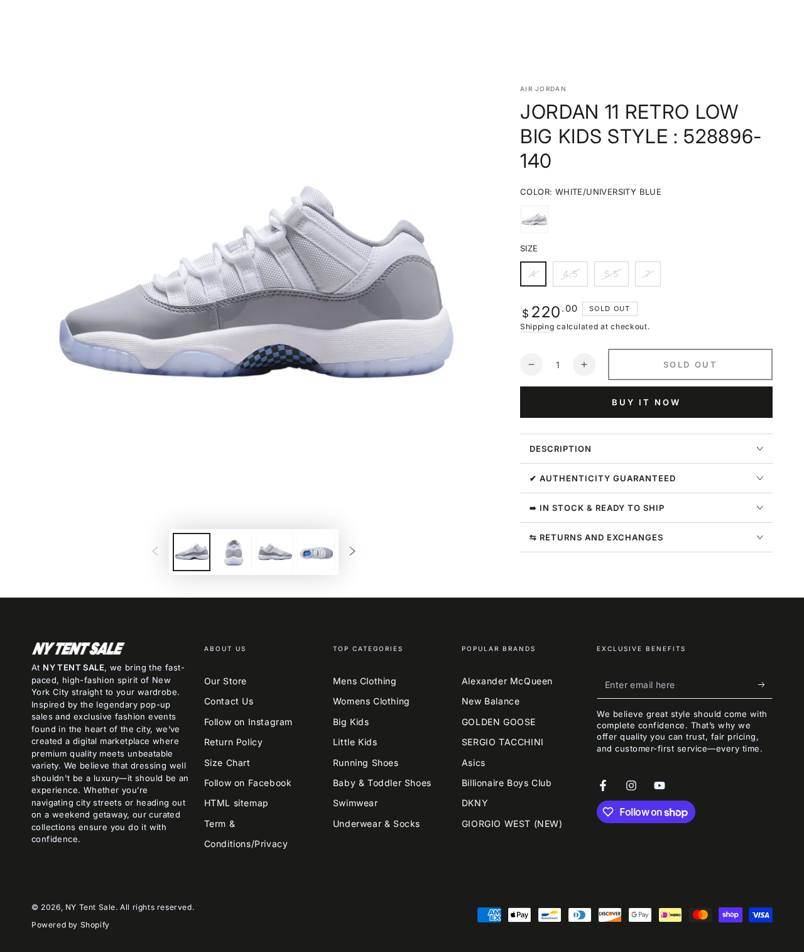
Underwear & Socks (376, 823)
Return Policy (233, 741)
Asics (474, 762)
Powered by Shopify (70, 924)
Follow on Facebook (248, 782)
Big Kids (351, 721)
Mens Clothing (365, 681)
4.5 (575, 277)
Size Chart (227, 762)
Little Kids (355, 741)
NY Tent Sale (90, 907)
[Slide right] (352, 552)
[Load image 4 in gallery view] (316, 552)
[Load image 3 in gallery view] (274, 552)
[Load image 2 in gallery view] (233, 552)
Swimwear (355, 802)
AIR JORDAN (543, 88)
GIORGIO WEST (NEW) (512, 823)
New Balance (491, 701)
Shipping (537, 326)
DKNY (475, 802)
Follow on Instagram (248, 721)
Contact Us (229, 701)
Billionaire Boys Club (507, 782)
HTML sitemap (236, 802)
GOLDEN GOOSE (499, 721)
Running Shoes (366, 762)
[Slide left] (155, 552)
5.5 (616, 277)
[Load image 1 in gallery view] (191, 552)
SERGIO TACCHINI (503, 741)
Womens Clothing (371, 701)
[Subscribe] (765, 684)
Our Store (225, 681)
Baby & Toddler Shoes (382, 782)
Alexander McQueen (507, 681)
